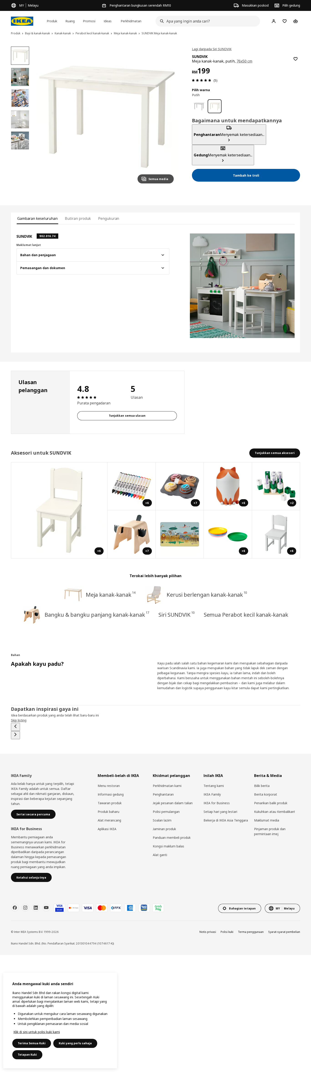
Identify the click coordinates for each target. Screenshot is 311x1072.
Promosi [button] (89, 21)
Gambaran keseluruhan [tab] (37, 218)
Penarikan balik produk (270, 803)
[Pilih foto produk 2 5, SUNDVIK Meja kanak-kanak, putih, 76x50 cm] (20, 77)
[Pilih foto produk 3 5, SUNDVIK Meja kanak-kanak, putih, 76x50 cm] (20, 98)
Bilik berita (262, 786)
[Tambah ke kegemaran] (295, 58)
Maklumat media (266, 820)
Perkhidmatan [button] (131, 21)
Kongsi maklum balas (168, 846)
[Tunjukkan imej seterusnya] (168, 116)
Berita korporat (265, 794)
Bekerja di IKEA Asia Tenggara (226, 820)
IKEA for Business (217, 803)
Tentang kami (214, 786)
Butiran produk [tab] (78, 218)
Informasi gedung (111, 794)
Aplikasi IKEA (107, 829)
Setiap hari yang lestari (220, 811)
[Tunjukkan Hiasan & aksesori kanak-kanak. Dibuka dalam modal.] (180, 534)
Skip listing (18, 720)
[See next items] (15, 735)
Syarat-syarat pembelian (284, 932)
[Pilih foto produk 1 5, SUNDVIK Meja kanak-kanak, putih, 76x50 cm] (20, 56)
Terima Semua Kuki (32, 1043)
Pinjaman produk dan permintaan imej (270, 831)
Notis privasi (207, 932)
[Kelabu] (199, 106)
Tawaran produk (110, 803)
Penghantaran (163, 794)
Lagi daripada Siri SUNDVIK (212, 49)
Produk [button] (52, 21)
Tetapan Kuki (27, 1055)
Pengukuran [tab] (108, 218)
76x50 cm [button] (244, 61)
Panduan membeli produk (172, 837)
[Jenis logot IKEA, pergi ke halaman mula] (22, 21)
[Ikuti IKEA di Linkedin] (36, 908)
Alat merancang (109, 820)
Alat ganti (160, 855)
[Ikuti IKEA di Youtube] (46, 908)
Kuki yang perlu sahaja (75, 1043)
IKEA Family (212, 794)
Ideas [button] (108, 21)
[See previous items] (15, 727)
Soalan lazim (162, 820)
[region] (106, 117)
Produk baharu (108, 811)
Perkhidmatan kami (167, 786)
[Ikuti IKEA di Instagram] (25, 908)
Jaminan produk (164, 829)
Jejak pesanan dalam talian (173, 803)
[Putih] (215, 106)
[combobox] (206, 21)
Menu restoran (109, 786)
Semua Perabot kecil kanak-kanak (246, 614)
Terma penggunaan (251, 932)
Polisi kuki (227, 932)
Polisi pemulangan (166, 811)
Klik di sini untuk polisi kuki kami (36, 1032)
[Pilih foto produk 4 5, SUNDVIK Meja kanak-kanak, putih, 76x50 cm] (20, 119)
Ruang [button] (70, 21)
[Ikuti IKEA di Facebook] (15, 908)
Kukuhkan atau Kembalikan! (274, 811)
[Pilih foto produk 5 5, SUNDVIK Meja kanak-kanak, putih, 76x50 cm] (20, 140)
